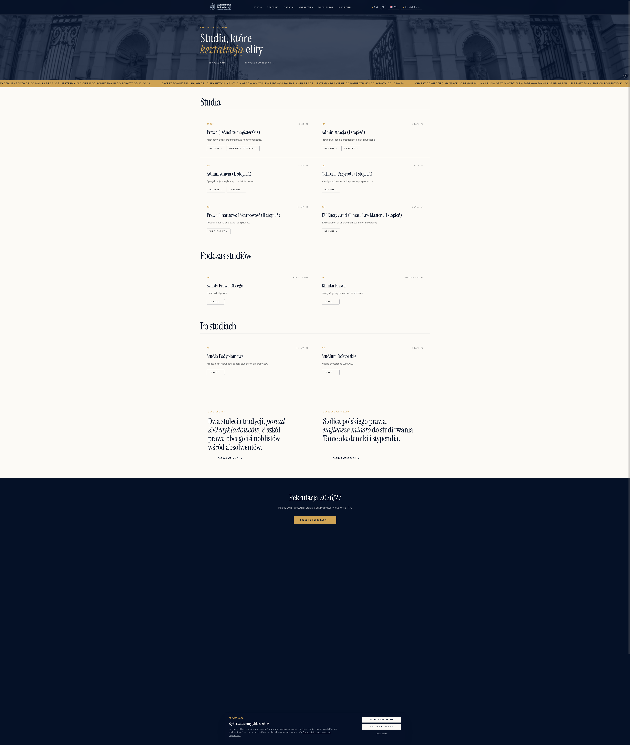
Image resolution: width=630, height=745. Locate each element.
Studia (258, 7)
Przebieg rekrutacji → (315, 520)
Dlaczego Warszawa (260, 63)
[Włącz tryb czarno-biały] (383, 7)
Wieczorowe (219, 231)
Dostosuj (381, 734)
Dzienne (216, 148)
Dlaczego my (219, 63)
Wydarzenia (306, 7)
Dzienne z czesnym (243, 148)
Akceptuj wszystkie (381, 720)
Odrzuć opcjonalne (381, 727)
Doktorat (273, 7)
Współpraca (325, 7)
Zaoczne (351, 148)
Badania (289, 7)
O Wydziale (345, 7)
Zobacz (217, 302)
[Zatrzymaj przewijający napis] (625, 75)
